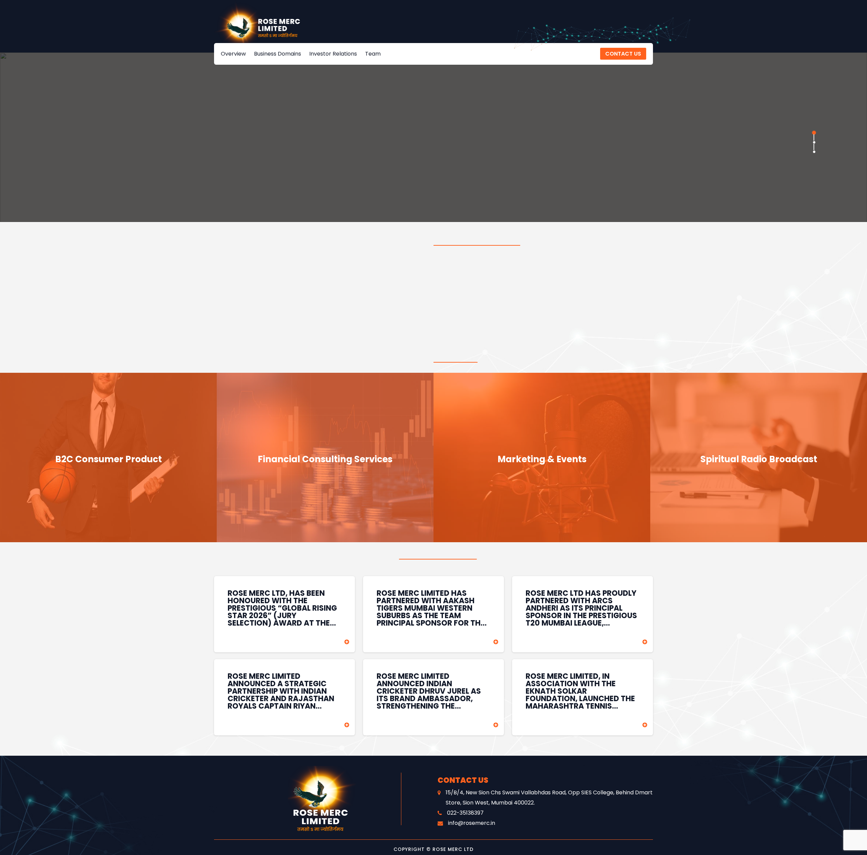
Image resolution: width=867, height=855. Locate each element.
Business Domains (277, 54)
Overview (233, 54)
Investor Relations (333, 54)
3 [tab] (813, 151)
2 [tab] (813, 142)
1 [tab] (813, 132)
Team (373, 54)
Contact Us (623, 54)
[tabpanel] (433, 137)
